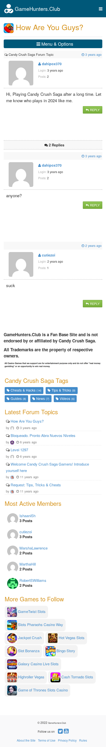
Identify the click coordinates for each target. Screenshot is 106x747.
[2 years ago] (4, 245)
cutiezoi (48, 255)
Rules (83, 740)
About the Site (26, 740)
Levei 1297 (19, 449)
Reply (94, 110)
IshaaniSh (27, 515)
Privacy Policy (67, 740)
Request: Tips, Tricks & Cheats (36, 484)
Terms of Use (46, 740)
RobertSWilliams (32, 580)
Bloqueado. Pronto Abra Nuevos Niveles (43, 435)
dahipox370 (51, 63)
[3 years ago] (53, 54)
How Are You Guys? (27, 421)
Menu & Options (56, 43)
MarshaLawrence (33, 547)
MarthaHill (27, 564)
